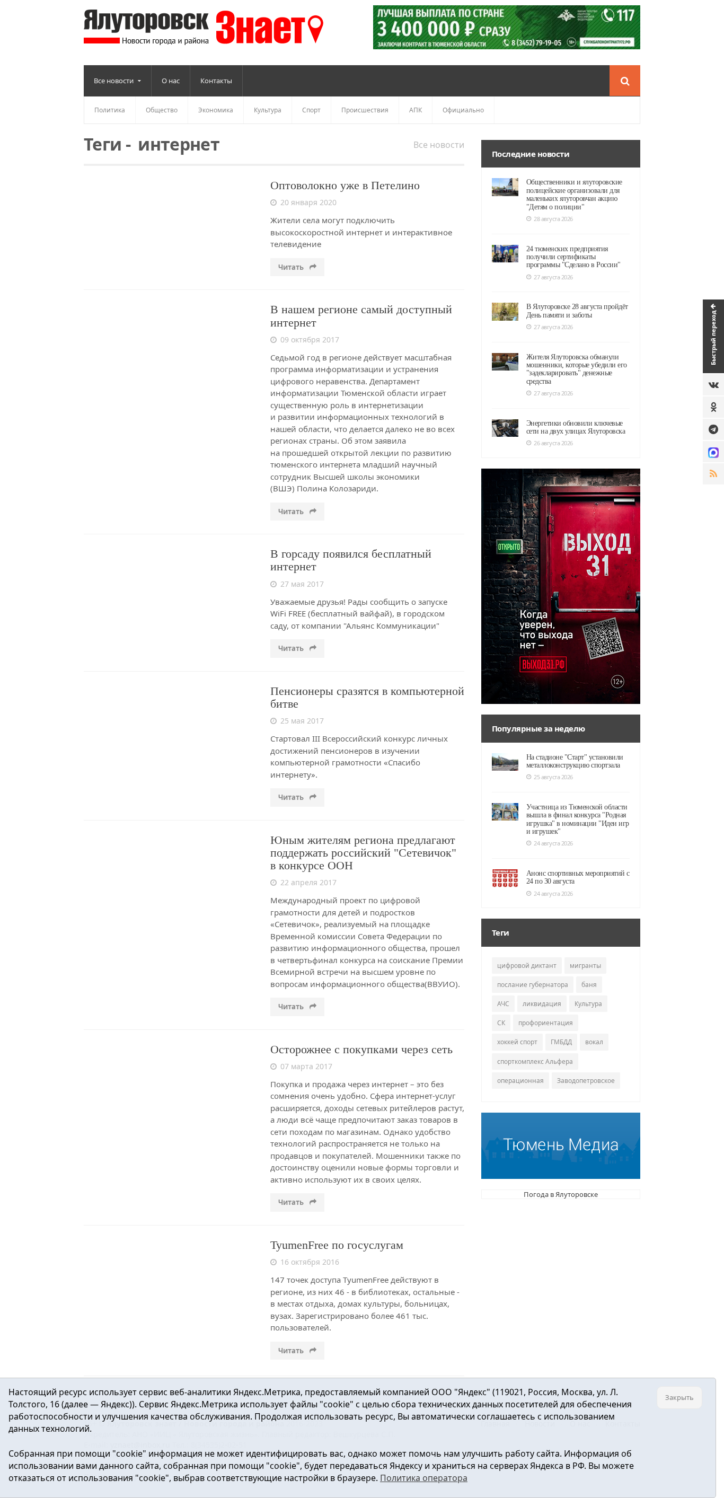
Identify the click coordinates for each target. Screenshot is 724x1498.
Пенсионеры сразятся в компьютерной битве (367, 697)
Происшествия (365, 109)
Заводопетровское (586, 1080)
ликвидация (542, 1003)
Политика (109, 109)
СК (501, 1022)
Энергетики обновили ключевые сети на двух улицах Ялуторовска (575, 427)
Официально (463, 109)
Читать (291, 267)
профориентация (545, 1022)
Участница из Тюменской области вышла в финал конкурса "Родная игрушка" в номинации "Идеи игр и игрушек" (577, 819)
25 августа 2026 (553, 777)
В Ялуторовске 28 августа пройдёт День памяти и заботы (577, 311)
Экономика (215, 109)
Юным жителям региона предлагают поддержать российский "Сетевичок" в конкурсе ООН (363, 852)
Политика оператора (423, 1478)
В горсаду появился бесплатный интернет (350, 560)
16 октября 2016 (309, 1262)
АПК (415, 109)
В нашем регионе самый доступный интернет (361, 316)
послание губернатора (532, 984)
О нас (171, 80)
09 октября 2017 (309, 339)
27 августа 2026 (553, 277)
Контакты (216, 80)
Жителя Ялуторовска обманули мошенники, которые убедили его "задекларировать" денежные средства (576, 369)
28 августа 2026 (553, 219)
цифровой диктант (527, 965)
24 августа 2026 (553, 843)
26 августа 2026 (553, 443)
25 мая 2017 (302, 721)
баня (589, 984)
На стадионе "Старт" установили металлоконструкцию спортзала (574, 761)
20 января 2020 (308, 202)
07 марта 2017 (306, 1066)
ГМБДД (561, 1041)
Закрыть (679, 1397)
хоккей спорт (517, 1041)
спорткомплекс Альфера (535, 1061)
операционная (520, 1080)
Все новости (438, 145)
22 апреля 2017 (308, 882)
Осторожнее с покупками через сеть (361, 1049)
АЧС (503, 1003)
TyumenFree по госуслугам (336, 1245)
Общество (162, 109)
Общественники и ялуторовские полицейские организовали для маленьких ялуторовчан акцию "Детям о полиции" (574, 194)
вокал (594, 1041)
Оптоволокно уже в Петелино (345, 185)
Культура (267, 109)
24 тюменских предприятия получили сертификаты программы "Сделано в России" (573, 257)
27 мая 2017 (302, 584)
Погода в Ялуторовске (561, 1194)
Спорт (311, 109)
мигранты (585, 965)
